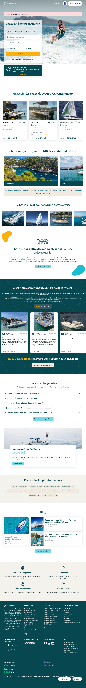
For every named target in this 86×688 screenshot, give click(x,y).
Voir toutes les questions (43, 419)
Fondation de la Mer (30, 630)
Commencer (18, 463)
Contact (67, 650)
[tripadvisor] (8, 669)
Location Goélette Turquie (50, 495)
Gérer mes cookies (70, 652)
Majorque (26, 190)
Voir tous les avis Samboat (43, 365)
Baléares (67, 620)
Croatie (66, 618)
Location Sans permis (51, 622)
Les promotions (49, 626)
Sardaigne (62, 190)
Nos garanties (28, 612)
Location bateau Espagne (15, 491)
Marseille (18, 93)
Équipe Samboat (53, 524)
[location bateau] (10, 3)
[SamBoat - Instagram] (49, 643)
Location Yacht (49, 612)
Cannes (38, 193)
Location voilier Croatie (35, 486)
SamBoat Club (28, 624)
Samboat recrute (29, 610)
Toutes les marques (50, 628)
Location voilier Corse (68, 486)
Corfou (33, 190)
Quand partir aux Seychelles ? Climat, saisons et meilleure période (60, 521)
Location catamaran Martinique (51, 491)
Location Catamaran (51, 616)
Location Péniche (50, 620)
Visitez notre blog (43, 551)
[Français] (65, 3)
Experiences (28, 632)
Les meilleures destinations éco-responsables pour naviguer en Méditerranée (16, 540)
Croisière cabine (49, 624)
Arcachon (46, 193)
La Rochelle (78, 190)
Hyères (66, 612)
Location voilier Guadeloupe (70, 491)
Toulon (55, 190)
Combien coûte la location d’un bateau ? (22, 398)
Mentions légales (26, 676)
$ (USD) (76, 679)
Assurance (27, 616)
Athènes (41, 190)
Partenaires (64, 676)
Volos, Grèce (35, 351)
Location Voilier (49, 614)
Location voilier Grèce (34, 495)
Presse (26, 628)
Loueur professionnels (31, 620)
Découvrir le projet (43, 266)
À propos (27, 608)
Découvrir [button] (55, 3)
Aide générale (68, 642)
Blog (25, 633)
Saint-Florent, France (8, 351)
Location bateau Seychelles (32, 491)
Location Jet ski (49, 618)
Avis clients (27, 626)
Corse (70, 190)
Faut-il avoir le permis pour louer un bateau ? (24, 403)
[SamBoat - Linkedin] (52, 643)
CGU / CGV (55, 676)
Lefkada (48, 190)
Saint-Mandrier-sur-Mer (12, 190)
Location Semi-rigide (51, 610)
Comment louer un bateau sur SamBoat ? (22, 393)
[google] (47, 662)
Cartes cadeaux (29, 622)
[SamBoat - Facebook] (45, 643)
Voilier (30, 48)
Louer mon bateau (30, 614)
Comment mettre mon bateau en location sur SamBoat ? (28, 412)
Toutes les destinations (72, 622)
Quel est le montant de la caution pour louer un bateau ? (28, 408)
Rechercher (24, 54)
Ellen (9, 541)
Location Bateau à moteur (52, 608)
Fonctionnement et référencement (70, 645)
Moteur (12, 48)
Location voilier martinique (19, 486)
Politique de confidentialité (42, 676)
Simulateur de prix (30, 618)
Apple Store (14, 645)
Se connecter (76, 3)
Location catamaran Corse (52, 486)
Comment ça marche (71, 648)
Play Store (14, 650)
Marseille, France (66, 351)
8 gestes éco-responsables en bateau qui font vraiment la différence (62, 535)
